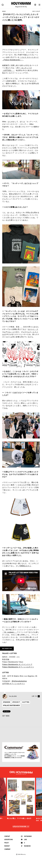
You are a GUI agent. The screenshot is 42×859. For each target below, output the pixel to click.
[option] (21, 798)
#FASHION (6, 702)
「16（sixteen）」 (9, 632)
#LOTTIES (25, 702)
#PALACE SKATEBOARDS (11, 705)
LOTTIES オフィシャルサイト (13, 684)
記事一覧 (34, 696)
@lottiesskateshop (19, 681)
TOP (3, 715)
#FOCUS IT (16, 702)
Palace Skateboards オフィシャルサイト (18, 667)
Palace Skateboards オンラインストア (17, 664)
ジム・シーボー (13, 332)
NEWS (7, 715)
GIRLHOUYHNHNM (21, 826)
